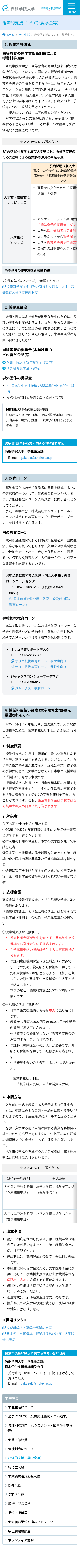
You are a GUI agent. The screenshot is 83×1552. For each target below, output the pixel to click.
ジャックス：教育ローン (32, 688)
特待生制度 (16, 1467)
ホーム (10, 34)
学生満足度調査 (19, 1531)
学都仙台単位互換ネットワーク (30, 1521)
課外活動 (14, 1485)
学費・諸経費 (17, 1439)
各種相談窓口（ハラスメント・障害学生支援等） (40, 1428)
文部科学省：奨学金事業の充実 (29, 1327)
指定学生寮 (16, 1494)
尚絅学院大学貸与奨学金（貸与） (31, 362)
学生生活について (21, 1407)
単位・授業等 (17, 1512)
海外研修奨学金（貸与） (24, 368)
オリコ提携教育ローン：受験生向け (41, 666)
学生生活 (24, 34)
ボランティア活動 (21, 1540)
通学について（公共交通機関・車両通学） (38, 1416)
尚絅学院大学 (31, 7)
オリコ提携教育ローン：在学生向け (41, 660)
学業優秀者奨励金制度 (24, 1476)
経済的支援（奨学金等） (26, 1457)
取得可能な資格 (19, 1503)
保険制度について (21, 1448)
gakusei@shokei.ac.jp (36, 457)
